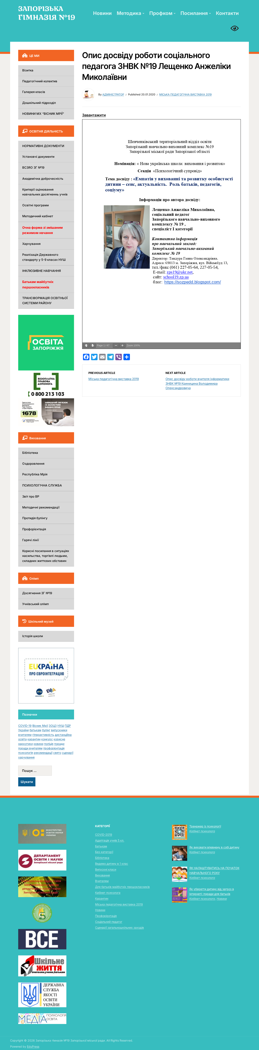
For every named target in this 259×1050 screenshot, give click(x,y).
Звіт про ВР (30, 496)
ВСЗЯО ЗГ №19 (33, 167)
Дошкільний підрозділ (39, 103)
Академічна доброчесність (42, 179)
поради (59, 743)
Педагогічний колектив (39, 81)
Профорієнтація (34, 529)
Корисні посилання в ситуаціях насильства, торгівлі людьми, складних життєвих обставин (45, 556)
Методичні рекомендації (40, 507)
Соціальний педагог (108, 921)
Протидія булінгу (35, 518)
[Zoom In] (122, 345)
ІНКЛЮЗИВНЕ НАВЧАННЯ (41, 271)
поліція (48, 743)
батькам (35, 730)
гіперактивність (43, 734)
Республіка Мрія (34, 474)
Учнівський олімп (35, 604)
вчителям (25, 734)
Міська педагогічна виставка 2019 (185, 94)
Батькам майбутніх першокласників (37, 284)
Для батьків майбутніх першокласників (122, 886)
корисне (59, 739)
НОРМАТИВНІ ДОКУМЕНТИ (43, 146)
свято (57, 752)
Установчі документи (38, 157)
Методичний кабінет (37, 216)
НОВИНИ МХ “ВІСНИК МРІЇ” (43, 114)
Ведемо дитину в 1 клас (111, 863)
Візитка (27, 70)
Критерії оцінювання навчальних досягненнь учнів (45, 192)
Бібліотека (30, 453)
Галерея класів (33, 92)
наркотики (25, 743)
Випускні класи (105, 869)
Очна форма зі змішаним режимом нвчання (42, 230)
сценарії (67, 752)
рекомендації (43, 752)
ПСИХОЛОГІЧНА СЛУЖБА (42, 485)
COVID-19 (25, 725)
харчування (26, 757)
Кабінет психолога (107, 892)
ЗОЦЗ (53, 725)
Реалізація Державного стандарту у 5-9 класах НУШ (44, 257)
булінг (46, 730)
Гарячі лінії (30, 540)
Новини (102, 13)
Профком (160, 13)
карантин (34, 739)
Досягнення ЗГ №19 (37, 593)
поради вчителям (30, 748)
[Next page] (93, 345)
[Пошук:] (46, 771)
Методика (129, 13)
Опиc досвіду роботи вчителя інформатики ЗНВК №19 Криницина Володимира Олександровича (197, 383)
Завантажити (94, 115)
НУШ (60, 725)
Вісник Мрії (40, 725)
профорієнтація (54, 748)
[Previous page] (86, 345)
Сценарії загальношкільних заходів (119, 927)
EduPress (33, 1046)
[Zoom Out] (116, 345)
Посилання (194, 13)
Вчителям (102, 881)
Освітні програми (35, 205)
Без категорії (104, 852)
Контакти (227, 13)
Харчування (31, 244)
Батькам (101, 846)
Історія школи (32, 636)
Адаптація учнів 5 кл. (109, 840)
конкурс (47, 739)
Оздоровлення (33, 464)
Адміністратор (113, 94)
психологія (25, 752)
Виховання (102, 875)
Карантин (101, 898)
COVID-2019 (103, 834)
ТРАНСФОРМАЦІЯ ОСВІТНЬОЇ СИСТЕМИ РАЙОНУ (45, 300)
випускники (59, 730)
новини (38, 743)
